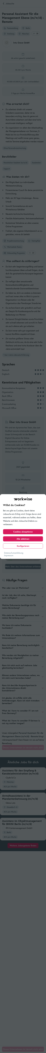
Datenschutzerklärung (13, 553)
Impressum (8, 555)
